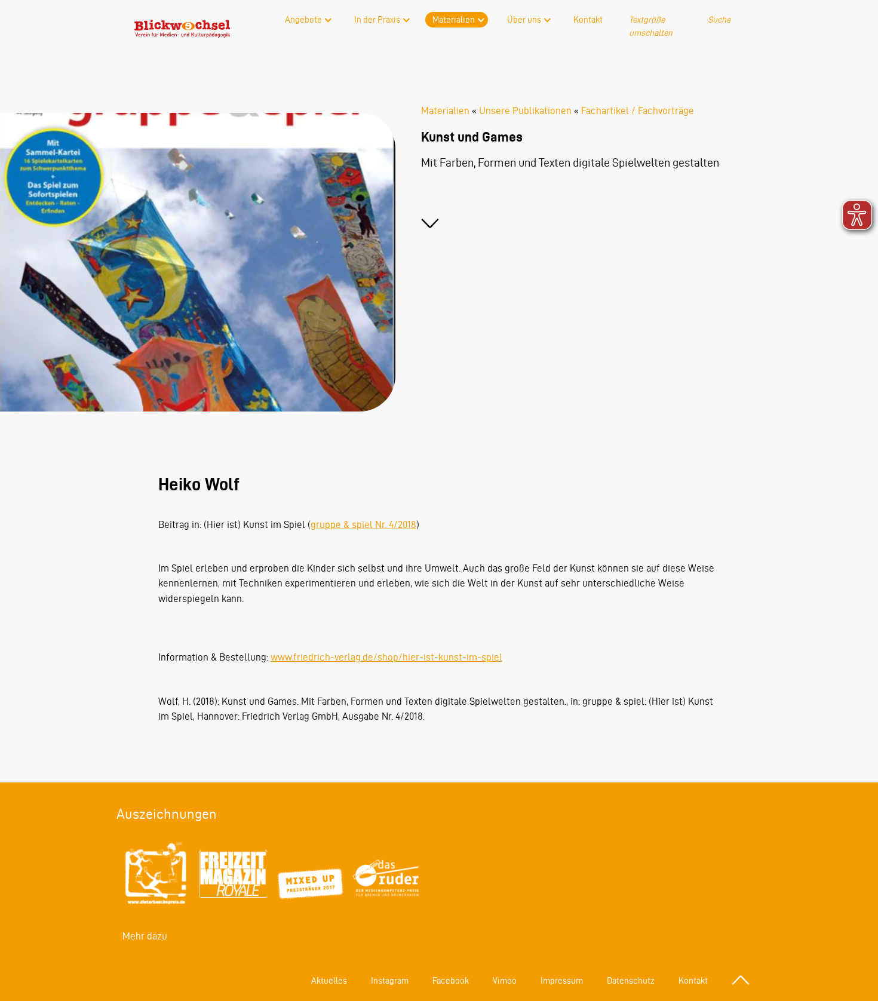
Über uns (524, 19)
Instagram (390, 980)
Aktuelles (329, 980)
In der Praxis (377, 19)
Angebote (303, 19)
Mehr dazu (144, 936)
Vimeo (505, 980)
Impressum (562, 980)
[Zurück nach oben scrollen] (741, 980)
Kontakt (588, 19)
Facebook (450, 980)
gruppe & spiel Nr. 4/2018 (363, 524)
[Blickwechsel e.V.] (182, 34)
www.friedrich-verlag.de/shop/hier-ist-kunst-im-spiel (386, 657)
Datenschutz (631, 980)
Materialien (453, 19)
